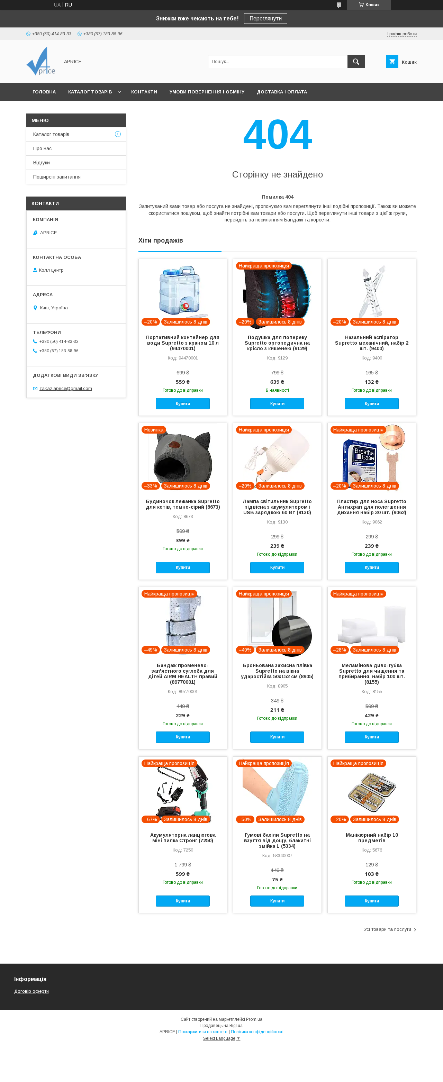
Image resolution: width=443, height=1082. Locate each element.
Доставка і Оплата (282, 91)
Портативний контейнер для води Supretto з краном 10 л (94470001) (182, 343)
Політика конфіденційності (257, 1031)
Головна (44, 91)
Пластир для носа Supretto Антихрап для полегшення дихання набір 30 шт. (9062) (371, 507)
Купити (183, 403)
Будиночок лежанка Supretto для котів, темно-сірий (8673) (183, 504)
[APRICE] (41, 74)
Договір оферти (31, 991)
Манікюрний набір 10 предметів (372, 837)
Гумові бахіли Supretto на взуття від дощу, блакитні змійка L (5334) (277, 840)
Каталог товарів (90, 91)
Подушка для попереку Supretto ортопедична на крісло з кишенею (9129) (277, 343)
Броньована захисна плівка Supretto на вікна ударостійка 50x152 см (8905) (277, 671)
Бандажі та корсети (306, 219)
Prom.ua (254, 1019)
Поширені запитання (57, 177)
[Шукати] (356, 61)
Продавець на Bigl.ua (221, 1025)
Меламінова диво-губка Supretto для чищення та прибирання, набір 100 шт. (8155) (371, 674)
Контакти (144, 91)
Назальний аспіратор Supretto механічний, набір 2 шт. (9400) (371, 343)
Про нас (42, 148)
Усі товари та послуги (387, 929)
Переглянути (266, 18)
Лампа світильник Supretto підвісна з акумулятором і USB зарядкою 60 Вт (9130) (277, 507)
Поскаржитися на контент (203, 1031)
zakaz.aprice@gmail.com (65, 388)
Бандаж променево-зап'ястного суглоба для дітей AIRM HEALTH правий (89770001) (182, 674)
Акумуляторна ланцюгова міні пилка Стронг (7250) (183, 837)
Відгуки (41, 162)
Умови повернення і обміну (207, 91)
